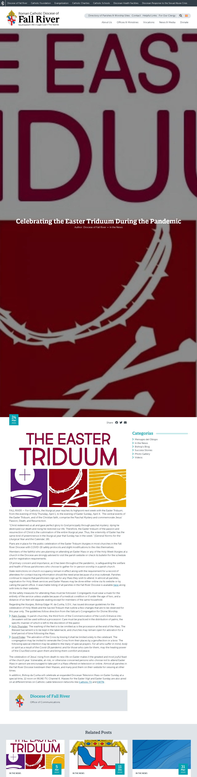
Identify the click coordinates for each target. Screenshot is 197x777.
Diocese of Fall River (17, 3)
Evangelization (61, 3)
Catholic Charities (80, 3)
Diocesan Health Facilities (125, 3)
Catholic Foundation (41, 3)
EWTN (100, 681)
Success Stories (143, 450)
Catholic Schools (101, 3)
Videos (138, 457)
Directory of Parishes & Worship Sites (109, 15)
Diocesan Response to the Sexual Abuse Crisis (164, 3)
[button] (186, 15)
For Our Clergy (167, 15)
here (116, 584)
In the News (141, 443)
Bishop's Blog (142, 446)
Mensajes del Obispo (146, 439)
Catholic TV (85, 681)
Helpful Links (150, 15)
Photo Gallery (142, 453)
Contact (136, 15)
